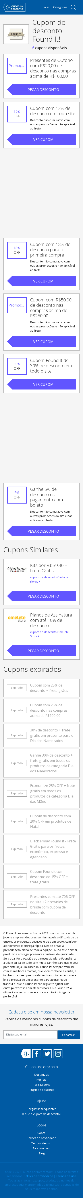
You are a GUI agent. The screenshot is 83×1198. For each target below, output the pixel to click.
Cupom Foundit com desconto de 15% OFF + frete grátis (49, 876)
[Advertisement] (41, 193)
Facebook (36, 1053)
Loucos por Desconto (26, 1053)
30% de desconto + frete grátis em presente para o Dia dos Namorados (51, 735)
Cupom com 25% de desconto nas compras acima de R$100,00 (49, 710)
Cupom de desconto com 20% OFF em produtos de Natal (50, 821)
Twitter (47, 1053)
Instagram (58, 1053)
